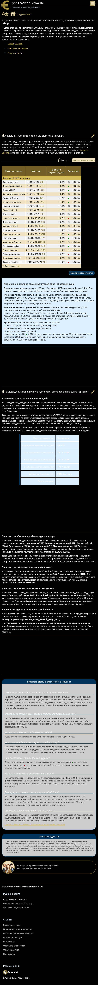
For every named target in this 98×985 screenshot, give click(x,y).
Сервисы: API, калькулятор (16, 907)
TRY (43, 237)
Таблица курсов (15, 43)
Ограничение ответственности (17, 929)
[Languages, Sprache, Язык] (5, 14)
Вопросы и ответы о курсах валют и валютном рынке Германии (35, 824)
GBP (42, 181)
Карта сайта (9, 941)
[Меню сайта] (93, 4)
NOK (42, 218)
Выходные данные (12, 925)
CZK (43, 230)
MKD (42, 242)
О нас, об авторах (11, 949)
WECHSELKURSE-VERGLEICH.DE (26, 886)
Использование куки (12, 937)
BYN (42, 201)
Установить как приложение (16, 977)
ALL (19, 265)
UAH (42, 233)
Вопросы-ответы (15, 53)
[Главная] (13, 13)
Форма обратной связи (14, 945)
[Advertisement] (49, 79)
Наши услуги (9, 953)
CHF (42, 185)
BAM (42, 193)
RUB (42, 245)
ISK (43, 253)
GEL (42, 198)
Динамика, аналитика (18, 48)
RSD (43, 250)
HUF (43, 257)
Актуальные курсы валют (15, 899)
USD (42, 189)
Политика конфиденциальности (18, 933)
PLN (42, 205)
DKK (42, 213)
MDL (42, 225)
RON (42, 210)
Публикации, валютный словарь (18, 903)
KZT (43, 262)
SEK (43, 221)
